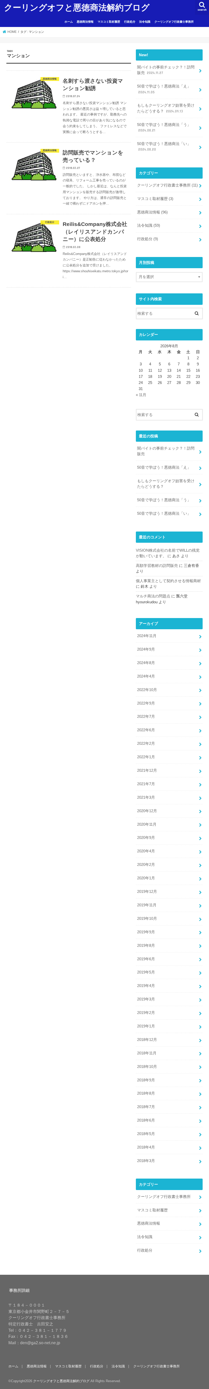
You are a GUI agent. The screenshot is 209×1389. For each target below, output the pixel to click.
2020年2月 (146, 865)
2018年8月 (146, 1093)
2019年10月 (147, 919)
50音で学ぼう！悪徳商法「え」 (164, 89)
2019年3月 (146, 999)
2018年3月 (146, 1161)
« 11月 (141, 395)
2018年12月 (147, 1040)
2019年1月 (146, 1026)
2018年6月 (146, 1120)
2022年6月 (146, 730)
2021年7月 (146, 784)
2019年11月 (146, 905)
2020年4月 (146, 851)
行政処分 (129, 21)
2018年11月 (146, 1053)
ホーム (68, 21)
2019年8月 (146, 945)
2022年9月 (146, 703)
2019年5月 (146, 972)
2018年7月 (146, 1107)
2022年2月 (146, 743)
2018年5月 (146, 1134)
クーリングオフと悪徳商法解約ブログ (77, 7)
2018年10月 (147, 1067)
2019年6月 (146, 959)
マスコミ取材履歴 (109, 21)
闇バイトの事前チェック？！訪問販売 (165, 70)
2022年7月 (146, 716)
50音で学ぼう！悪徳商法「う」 (164, 127)
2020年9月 (146, 838)
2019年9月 (146, 932)
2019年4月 (146, 986)
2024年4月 (146, 676)
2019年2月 (146, 1013)
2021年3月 (146, 797)
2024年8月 (146, 663)
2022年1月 (146, 757)
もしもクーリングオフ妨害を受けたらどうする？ (165, 108)
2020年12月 (147, 811)
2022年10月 (147, 690)
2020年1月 (146, 878)
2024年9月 (146, 649)
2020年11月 (146, 824)
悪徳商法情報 (85, 21)
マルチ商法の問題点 (153, 596)
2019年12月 (147, 892)
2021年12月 (147, 770)
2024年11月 (146, 636)
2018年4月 (146, 1147)
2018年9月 (146, 1080)
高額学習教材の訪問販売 (157, 566)
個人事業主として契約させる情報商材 (168, 581)
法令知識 (144, 21)
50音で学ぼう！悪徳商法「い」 (164, 146)
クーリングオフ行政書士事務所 (174, 21)
